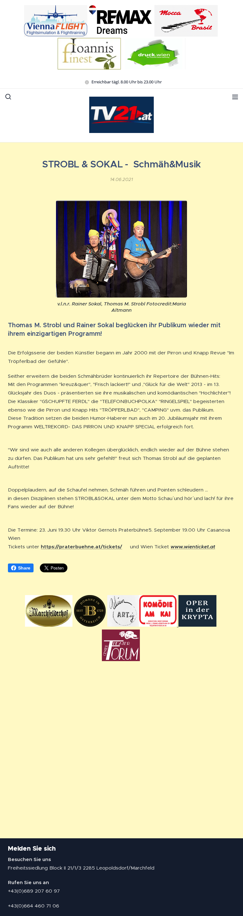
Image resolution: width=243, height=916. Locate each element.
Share (24, 567)
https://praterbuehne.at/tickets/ (81, 547)
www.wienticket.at (193, 547)
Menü (235, 96)
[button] (8, 97)
